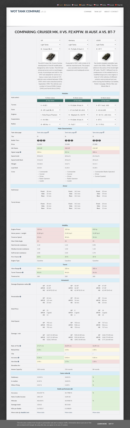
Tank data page (42, 132)
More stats (40, 412)
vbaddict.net (25, 412)
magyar (90, 5)
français (76, 5)
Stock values (51, 98)
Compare (87, 11)
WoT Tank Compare (28, 11)
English (61, 5)
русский (111, 5)
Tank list (98, 11)
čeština (104, 5)
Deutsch (68, 5)
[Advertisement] (65, 20)
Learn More (102, 424)
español (83, 5)
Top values (50, 101)
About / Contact (111, 11)
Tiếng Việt (120, 5)
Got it (111, 424)
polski (97, 5)
